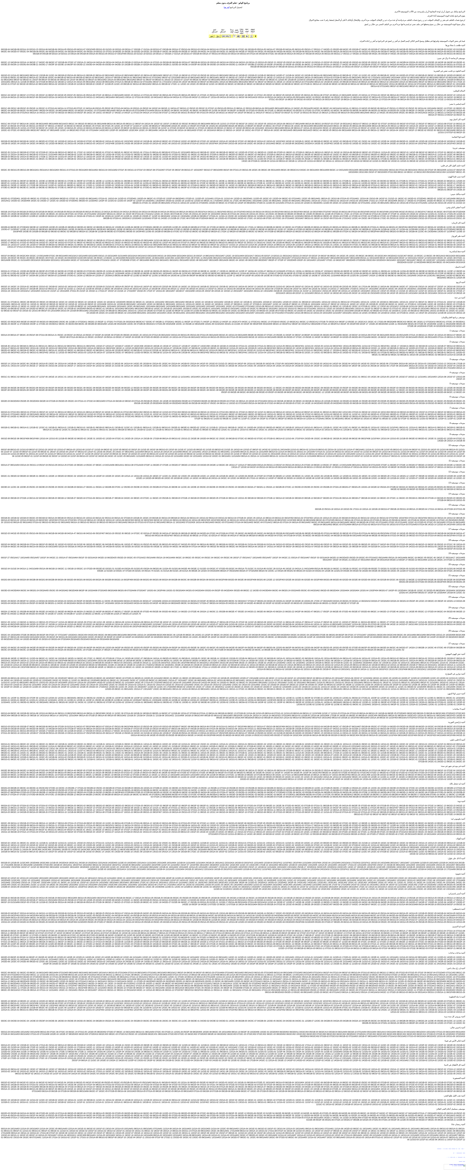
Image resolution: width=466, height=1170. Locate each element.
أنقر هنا (226, 7)
